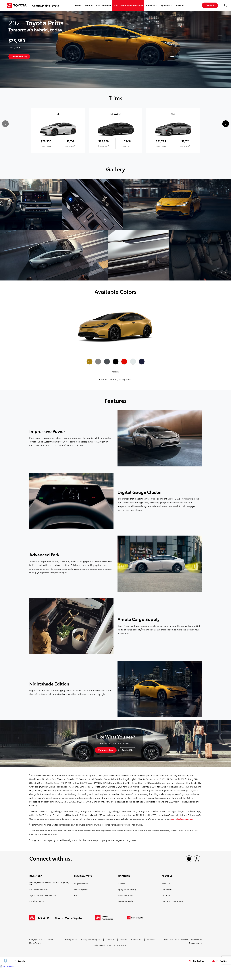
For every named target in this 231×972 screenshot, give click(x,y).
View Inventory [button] (19, 56)
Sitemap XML (137, 939)
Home (78, 5)
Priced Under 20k (37, 901)
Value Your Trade (125, 895)
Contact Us (167, 889)
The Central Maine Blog (172, 901)
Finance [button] (150, 6)
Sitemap (123, 939)
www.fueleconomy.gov (183, 818)
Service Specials (81, 889)
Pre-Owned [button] (102, 6)
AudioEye (151, 939)
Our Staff (166, 895)
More (179, 6)
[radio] (89, 361)
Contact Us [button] (127, 749)
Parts (76, 895)
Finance (121, 883)
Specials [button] (165, 6)
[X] (197, 858)
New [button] (88, 6)
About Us (166, 883)
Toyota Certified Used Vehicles (43, 895)
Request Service (81, 883)
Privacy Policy (71, 939)
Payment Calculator (127, 901)
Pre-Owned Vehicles (38, 889)
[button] (225, 5)
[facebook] (189, 858)
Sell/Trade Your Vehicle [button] (127, 6)
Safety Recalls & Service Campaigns (110, 945)
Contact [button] (210, 5)
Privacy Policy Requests (91, 939)
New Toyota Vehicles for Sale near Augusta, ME (49, 883)
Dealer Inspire (195, 943)
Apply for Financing (127, 889)
